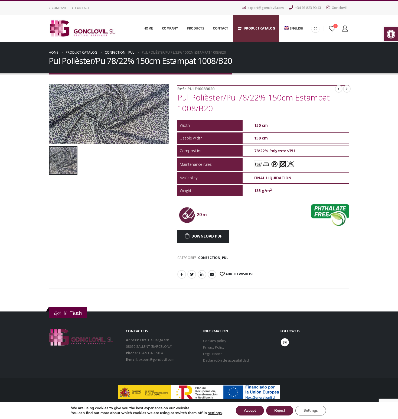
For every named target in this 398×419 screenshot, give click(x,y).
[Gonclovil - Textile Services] (82, 28)
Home (148, 28)
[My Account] (344, 28)
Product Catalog (259, 28)
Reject (279, 410)
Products (195, 28)
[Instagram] (315, 28)
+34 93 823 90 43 (308, 7)
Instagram (285, 342)
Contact (82, 8)
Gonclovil (339, 7)
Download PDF (206, 236)
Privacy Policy (213, 347)
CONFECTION (209, 257)
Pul (225, 257)
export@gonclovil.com (265, 7)
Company (59, 8)
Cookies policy (214, 341)
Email (212, 274)
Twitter (191, 274)
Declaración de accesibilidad (226, 360)
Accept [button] (250, 410)
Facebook (181, 274)
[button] (391, 34)
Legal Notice (213, 354)
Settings (311, 410)
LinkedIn (202, 274)
